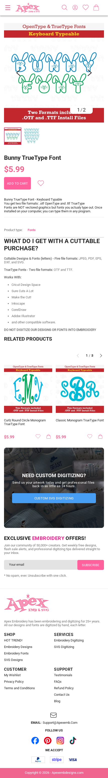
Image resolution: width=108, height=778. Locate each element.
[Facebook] (35, 740)
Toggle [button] (8, 8)
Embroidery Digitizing (69, 640)
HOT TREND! (13, 640)
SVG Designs (13, 660)
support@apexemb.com (60, 722)
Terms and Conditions (19, 688)
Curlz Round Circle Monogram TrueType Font (25, 422)
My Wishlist (12, 675)
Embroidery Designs (18, 647)
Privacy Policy (14, 681)
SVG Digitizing (64, 647)
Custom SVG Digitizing (54, 498)
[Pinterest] (47, 740)
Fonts (32, 230)
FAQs (58, 681)
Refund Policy (64, 688)
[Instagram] (60, 740)
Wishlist (85, 7)
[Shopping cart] (96, 7)
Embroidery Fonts (16, 653)
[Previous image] (18, 73)
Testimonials (63, 675)
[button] (54, 73)
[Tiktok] (73, 740)
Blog (57, 701)
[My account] (75, 7)
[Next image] (89, 73)
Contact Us (62, 694)
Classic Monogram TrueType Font (80, 420)
